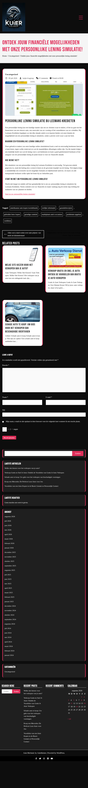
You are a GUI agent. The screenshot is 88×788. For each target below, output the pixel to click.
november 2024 (10, 610)
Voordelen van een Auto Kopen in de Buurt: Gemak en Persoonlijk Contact (31, 486)
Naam (5, 397)
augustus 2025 (10, 570)
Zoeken (78, 453)
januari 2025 (9, 601)
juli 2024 (8, 628)
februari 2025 (9, 597)
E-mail (49, 397)
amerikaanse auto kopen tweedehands (24, 208)
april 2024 (8, 642)
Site (3, 410)
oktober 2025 (9, 561)
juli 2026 (8, 521)
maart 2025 (9, 592)
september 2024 (10, 619)
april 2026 (8, 534)
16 (85, 703)
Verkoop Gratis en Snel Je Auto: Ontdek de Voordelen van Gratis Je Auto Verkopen (64, 274)
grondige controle (31, 214)
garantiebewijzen (66, 208)
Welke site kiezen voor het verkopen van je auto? (22, 468)
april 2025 (8, 588)
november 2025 (10, 557)
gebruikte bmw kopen (12, 214)
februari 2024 (9, 651)
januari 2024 (9, 655)
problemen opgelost (74, 214)
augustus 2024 (10, 624)
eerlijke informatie (48, 208)
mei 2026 (8, 530)
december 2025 (10, 552)
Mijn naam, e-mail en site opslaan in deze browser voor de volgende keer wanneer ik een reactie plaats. (43, 421)
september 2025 (10, 566)
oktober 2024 (9, 615)
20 (77, 707)
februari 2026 (9, 543)
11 (71, 703)
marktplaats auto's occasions (52, 214)
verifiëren (7, 221)
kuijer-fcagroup (28, 78)
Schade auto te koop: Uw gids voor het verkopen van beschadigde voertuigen (20, 328)
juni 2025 (8, 579)
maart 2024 (9, 646)
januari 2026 (9, 548)
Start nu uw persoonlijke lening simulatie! (20, 194)
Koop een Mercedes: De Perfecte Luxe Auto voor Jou (24, 482)
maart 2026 (9, 539)
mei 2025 (8, 584)
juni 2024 (8, 633)
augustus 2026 (10, 516)
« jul (69, 719)
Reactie (5, 365)
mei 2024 (8, 637)
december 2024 (10, 606)
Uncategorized (11, 74)
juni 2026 (8, 525)
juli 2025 (8, 575)
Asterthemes (41, 753)
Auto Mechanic (28, 753)
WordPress (60, 753)
